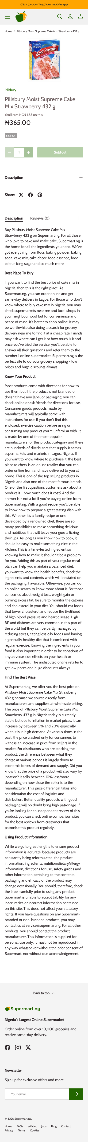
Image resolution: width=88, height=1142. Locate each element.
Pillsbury (10, 90)
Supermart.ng (23, 1118)
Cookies (34, 1130)
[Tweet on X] (21, 195)
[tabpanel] (44, 593)
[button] (80, 17)
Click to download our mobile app (44, 4)
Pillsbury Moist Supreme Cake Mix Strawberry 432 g (48, 31)
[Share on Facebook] (30, 195)
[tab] (14, 218)
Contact (66, 1126)
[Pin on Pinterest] (40, 195)
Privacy (9, 1130)
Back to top (41, 993)
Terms (21, 1130)
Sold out (60, 152)
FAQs (20, 1126)
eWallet (32, 1126)
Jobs (43, 1126)
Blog (54, 1126)
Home (8, 31)
